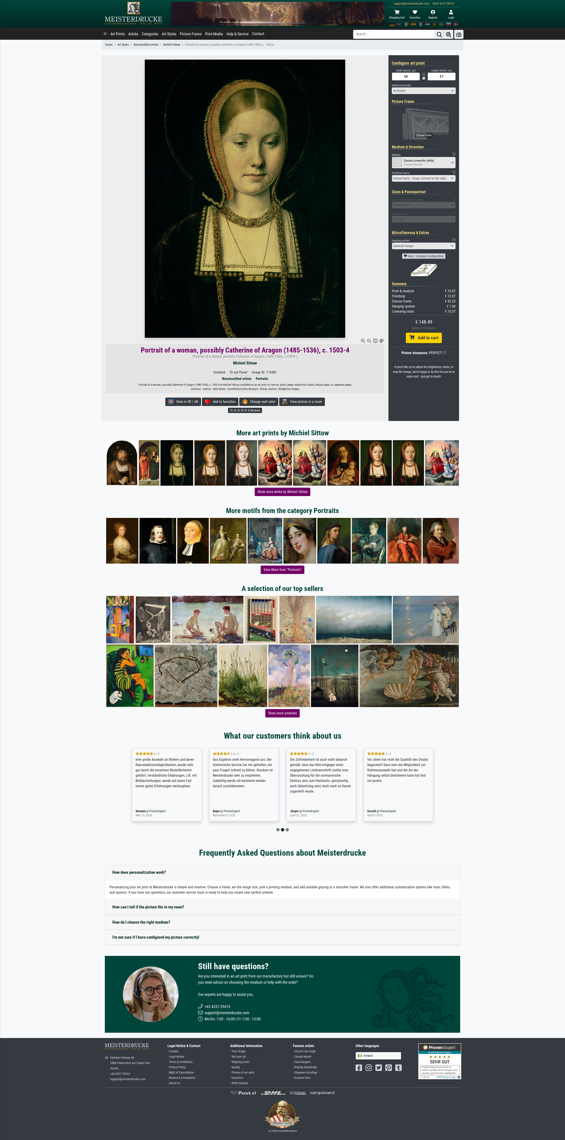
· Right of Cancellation (181, 1072)
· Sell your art (238, 1057)
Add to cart (426, 337)
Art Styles (169, 34)
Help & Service (237, 34)
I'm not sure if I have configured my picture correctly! (155, 937)
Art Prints (117, 34)
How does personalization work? (139, 872)
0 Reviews (253, 410)
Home (109, 45)
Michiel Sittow (171, 45)
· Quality (235, 1067)
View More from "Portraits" (282, 570)
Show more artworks (282, 713)
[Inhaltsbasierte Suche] (448, 34)
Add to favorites (222, 402)
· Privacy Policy (177, 1067)
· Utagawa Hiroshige (305, 1072)
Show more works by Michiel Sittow (282, 492)
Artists (133, 34)
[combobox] (424, 90)
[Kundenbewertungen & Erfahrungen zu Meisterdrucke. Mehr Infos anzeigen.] (439, 1061)
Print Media (214, 34)
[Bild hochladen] (458, 34)
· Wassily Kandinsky (305, 1067)
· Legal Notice (176, 1057)
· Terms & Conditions (180, 1062)
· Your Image (238, 1051)
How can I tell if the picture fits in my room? (148, 907)
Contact (258, 34)
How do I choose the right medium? (141, 922)
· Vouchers (236, 1078)
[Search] (439, 34)
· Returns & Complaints (181, 1078)
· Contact (173, 1051)
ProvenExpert (156, 811)
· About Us (174, 1083)
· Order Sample (239, 1083)
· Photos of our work (242, 1072)
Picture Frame (191, 34)
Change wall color (261, 402)
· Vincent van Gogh (304, 1051)
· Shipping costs (239, 1062)
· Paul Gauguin (302, 1062)
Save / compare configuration (425, 256)
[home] (105, 34)
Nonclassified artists (146, 45)
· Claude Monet (302, 1057)
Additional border (401, 85)
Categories (150, 34)
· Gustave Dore (302, 1078)
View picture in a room (304, 402)
